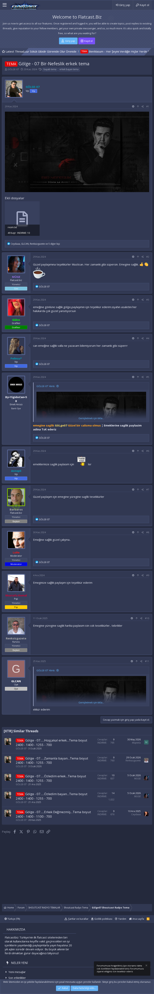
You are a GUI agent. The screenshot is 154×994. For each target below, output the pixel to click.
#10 (147, 618)
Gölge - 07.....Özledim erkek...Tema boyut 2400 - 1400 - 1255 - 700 (51, 778)
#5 (147, 377)
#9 (147, 575)
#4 (147, 338)
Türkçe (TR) (13, 918)
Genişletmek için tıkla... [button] (91, 418)
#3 (147, 299)
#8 (147, 532)
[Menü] (4, 5)
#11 (147, 661)
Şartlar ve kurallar (78, 918)
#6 (147, 451)
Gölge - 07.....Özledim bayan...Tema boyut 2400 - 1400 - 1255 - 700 (52, 796)
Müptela (136, 742)
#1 (147, 106)
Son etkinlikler (17, 978)
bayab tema (50, 69)
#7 (147, 489)
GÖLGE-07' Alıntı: (45, 386)
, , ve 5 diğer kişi (35, 243)
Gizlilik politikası (103, 918)
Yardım (122, 918)
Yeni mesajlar (17, 972)
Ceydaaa (136, 814)
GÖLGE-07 (13, 69)
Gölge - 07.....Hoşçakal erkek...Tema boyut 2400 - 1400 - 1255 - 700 (51, 742)
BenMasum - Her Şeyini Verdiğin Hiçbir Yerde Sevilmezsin (98, 51)
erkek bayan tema (69, 69)
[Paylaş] (142, 107)
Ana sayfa (138, 918)
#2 (147, 256)
